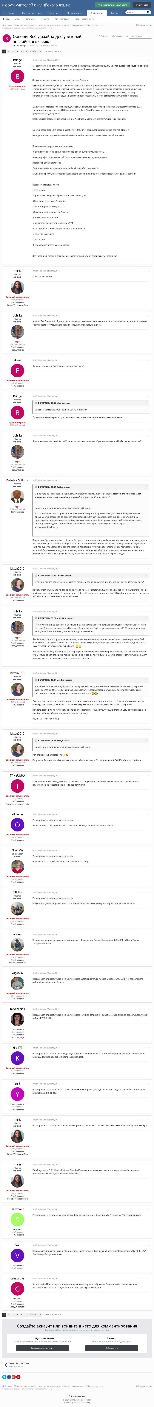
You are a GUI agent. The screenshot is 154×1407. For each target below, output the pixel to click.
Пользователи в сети (84, 19)
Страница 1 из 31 (52, 51)
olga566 (17, 973)
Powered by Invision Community (77, 1403)
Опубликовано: (45, 60)
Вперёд (33, 51)
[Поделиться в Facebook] (9, 1377)
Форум (6, 19)
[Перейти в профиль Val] (17, 1255)
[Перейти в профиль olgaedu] (17, 824)
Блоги (17, 19)
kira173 (17, 1048)
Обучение (54, 13)
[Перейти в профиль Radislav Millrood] (17, 496)
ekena (17, 360)
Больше (115, 13)
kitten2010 (17, 568)
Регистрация (142, 5)
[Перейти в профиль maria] (17, 287)
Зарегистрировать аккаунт (42, 1348)
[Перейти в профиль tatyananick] (17, 1019)
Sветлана (17, 1209)
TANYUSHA (17, 775)
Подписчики (136, 36)
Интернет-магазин (31, 13)
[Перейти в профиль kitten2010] (17, 585)
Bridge (23, 45)
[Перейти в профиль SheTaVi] (17, 867)
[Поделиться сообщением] (148, 60)
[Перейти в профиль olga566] (17, 983)
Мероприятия (74, 13)
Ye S (17, 1084)
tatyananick (17, 1009)
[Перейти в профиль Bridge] (7, 38)
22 (149, 36)
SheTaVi (17, 850)
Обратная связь (77, 1396)
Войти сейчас (112, 1348)
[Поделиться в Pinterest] (18, 1377)
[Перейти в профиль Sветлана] (17, 1219)
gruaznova (17, 1278)
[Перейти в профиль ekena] (17, 370)
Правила (45, 19)
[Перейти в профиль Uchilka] (17, 332)
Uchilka (17, 315)
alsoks (17, 934)
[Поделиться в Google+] (14, 1377)
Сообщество (97, 13)
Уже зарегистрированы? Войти (112, 5)
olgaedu (17, 814)
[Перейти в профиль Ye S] (17, 1094)
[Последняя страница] (40, 51)
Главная (10, 13)
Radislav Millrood (17, 480)
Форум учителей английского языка (36, 5)
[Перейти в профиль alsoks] (17, 945)
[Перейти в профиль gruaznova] (17, 1289)
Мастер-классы (50, 45)
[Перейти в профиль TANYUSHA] (17, 786)
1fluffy (17, 892)
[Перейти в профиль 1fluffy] (17, 909)
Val (17, 1245)
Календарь (31, 19)
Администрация (62, 19)
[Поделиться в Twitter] (4, 1377)
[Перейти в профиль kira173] (17, 1058)
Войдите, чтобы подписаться (114, 36)
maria (17, 271)
